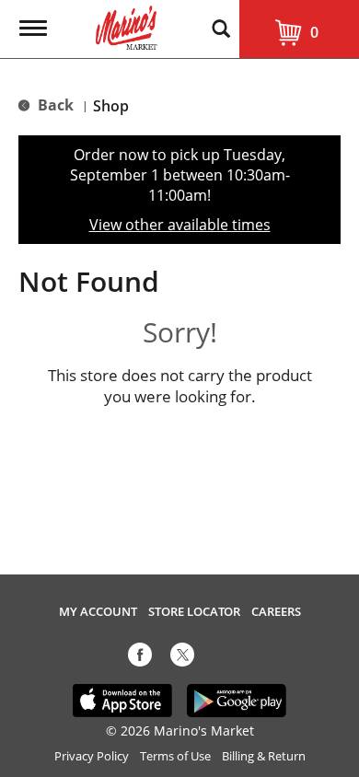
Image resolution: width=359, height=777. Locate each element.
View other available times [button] (180, 225)
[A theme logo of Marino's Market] (126, 26)
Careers (276, 612)
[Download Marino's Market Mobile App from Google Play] (237, 700)
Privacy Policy (91, 756)
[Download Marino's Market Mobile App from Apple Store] (123, 700)
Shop (111, 106)
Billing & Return (264, 756)
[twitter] (182, 658)
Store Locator (194, 612)
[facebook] (140, 658)
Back (54, 105)
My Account (98, 612)
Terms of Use (175, 756)
